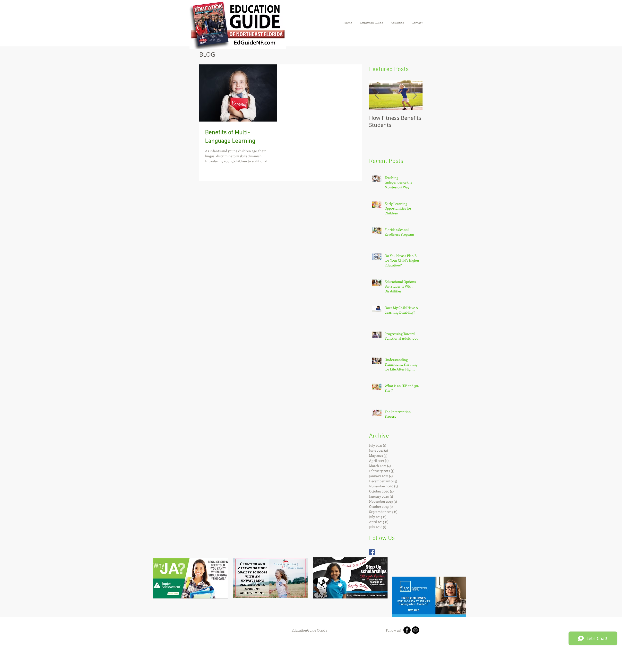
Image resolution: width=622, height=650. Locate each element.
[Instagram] (415, 630)
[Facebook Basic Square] (372, 552)
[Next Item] (415, 95)
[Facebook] (407, 630)
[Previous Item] (377, 95)
